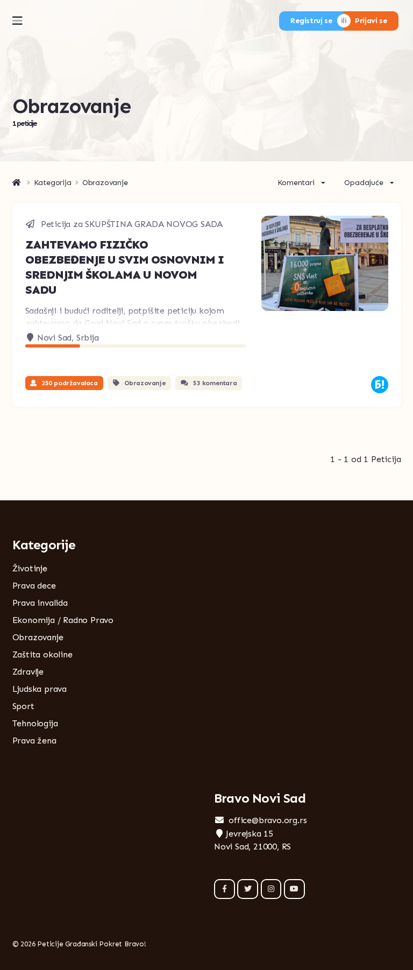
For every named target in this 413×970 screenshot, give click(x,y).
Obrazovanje (145, 383)
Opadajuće (363, 182)
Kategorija (53, 183)
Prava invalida (40, 603)
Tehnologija (35, 723)
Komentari (295, 182)
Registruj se (311, 20)
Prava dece (34, 585)
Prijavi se (371, 20)
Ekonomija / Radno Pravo (62, 620)
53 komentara (215, 383)
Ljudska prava (39, 689)
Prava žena (34, 740)
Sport (23, 706)
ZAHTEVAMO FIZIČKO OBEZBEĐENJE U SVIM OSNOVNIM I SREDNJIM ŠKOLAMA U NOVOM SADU (124, 267)
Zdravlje (28, 672)
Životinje (29, 568)
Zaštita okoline (42, 654)
